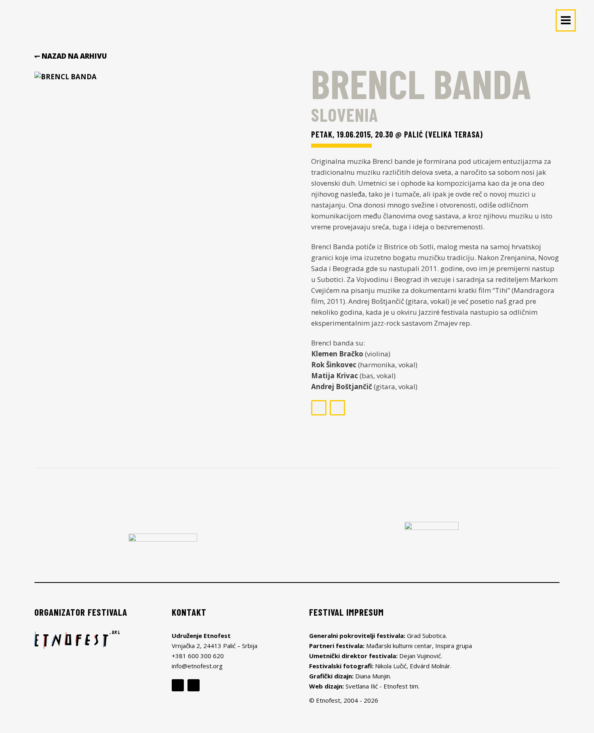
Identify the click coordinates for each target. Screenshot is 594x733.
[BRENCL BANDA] (162, 157)
